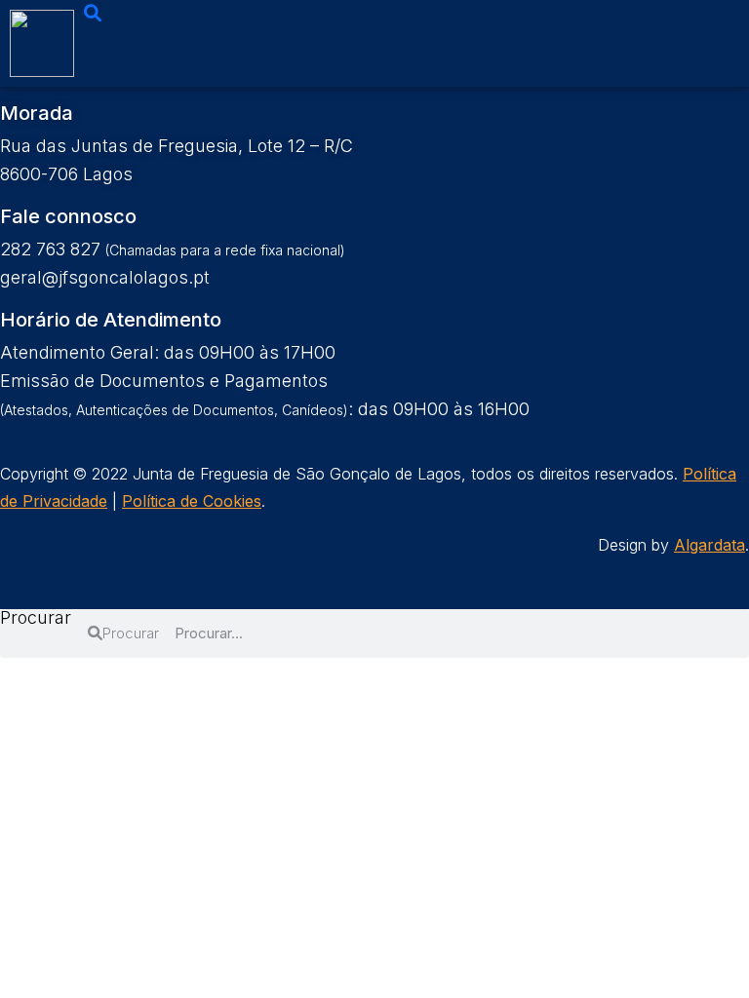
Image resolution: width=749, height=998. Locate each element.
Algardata (709, 545)
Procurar (35, 618)
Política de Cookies (191, 501)
